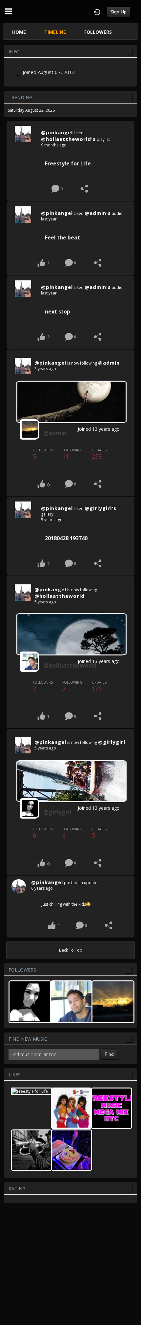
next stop (57, 311)
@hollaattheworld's (68, 139)
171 (99, 686)
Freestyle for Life (68, 163)
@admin (109, 362)
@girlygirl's (100, 508)
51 (99, 833)
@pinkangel (57, 132)
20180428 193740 (66, 538)
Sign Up (118, 11)
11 (72, 454)
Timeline (55, 32)
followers (98, 32)
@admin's (98, 213)
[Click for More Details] (23, 134)
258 (99, 454)
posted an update (80, 882)
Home (19, 32)
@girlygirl (111, 742)
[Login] (97, 11)
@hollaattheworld (59, 596)
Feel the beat (62, 237)
